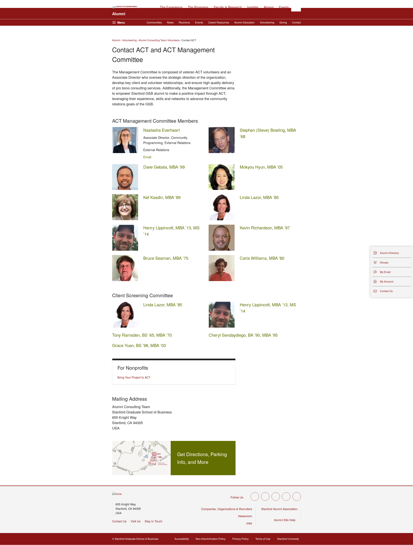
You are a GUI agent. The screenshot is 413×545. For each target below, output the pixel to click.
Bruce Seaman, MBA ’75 (165, 258)
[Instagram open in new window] (276, 496)
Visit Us (136, 521)
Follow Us (237, 497)
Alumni (118, 13)
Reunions (184, 22)
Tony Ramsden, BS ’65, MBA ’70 (142, 335)
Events (199, 22)
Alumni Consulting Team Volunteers (159, 40)
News (170, 22)
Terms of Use (263, 539)
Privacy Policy (241, 539)
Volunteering (267, 22)
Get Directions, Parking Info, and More (202, 458)
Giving (283, 22)
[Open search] (296, 6)
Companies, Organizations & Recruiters (226, 509)
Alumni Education (244, 22)
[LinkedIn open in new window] (296, 496)
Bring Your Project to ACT (133, 377)
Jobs (249, 523)
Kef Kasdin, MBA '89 (162, 197)
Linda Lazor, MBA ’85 (259, 197)
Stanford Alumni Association (279, 509)
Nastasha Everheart (161, 130)
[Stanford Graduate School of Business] (125, 7)
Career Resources (218, 22)
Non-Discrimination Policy (211, 539)
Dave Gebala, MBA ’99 (164, 167)
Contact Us (119, 521)
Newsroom (245, 516)
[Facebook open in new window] (265, 496)
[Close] (368, 272)
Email (147, 157)
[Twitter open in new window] (255, 496)
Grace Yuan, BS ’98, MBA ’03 (139, 345)
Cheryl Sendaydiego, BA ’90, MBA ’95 (243, 335)
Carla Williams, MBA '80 (262, 258)
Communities (154, 22)
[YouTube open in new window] (286, 496)
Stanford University (289, 539)
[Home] (117, 494)
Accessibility (183, 539)
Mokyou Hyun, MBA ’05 (261, 167)
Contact (296, 22)
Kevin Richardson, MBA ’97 (265, 227)
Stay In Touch (153, 521)
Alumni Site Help (285, 520)
